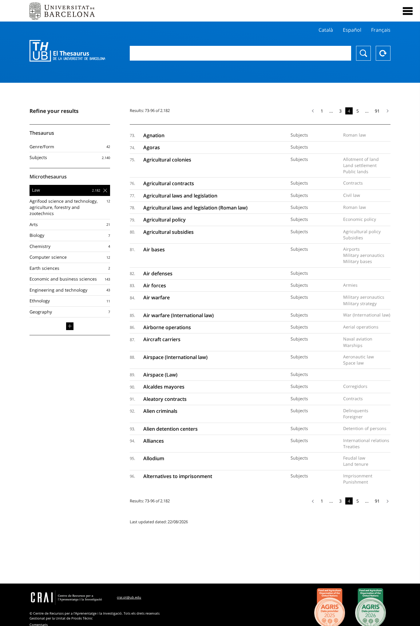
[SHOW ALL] (69, 326)
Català (326, 29)
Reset (383, 53)
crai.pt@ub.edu (129, 597)
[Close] (407, 11)
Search (363, 53)
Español (352, 29)
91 (377, 111)
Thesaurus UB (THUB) (67, 50)
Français (380, 29)
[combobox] (240, 53)
